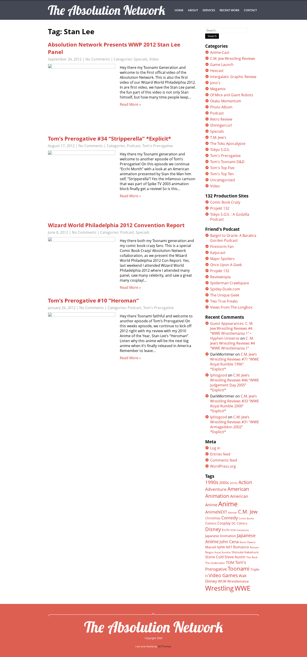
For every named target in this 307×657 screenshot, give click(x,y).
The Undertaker (215, 563)
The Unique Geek (224, 295)
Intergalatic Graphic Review (233, 76)
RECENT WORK (229, 10)
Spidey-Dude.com (225, 289)
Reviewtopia (220, 276)
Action (245, 482)
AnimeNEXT (216, 512)
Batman (232, 512)
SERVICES (208, 10)
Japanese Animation (220, 536)
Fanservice (243, 530)
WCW (222, 581)
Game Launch (222, 64)
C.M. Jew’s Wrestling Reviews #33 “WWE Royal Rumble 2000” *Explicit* (234, 403)
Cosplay (224, 523)
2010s (234, 483)
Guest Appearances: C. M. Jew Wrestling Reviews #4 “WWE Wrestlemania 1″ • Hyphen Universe (231, 331)
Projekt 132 (219, 208)
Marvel (210, 547)
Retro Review (221, 119)
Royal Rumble (222, 552)
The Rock (252, 557)
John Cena (229, 541)
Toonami (238, 568)
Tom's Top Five (222, 167)
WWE (242, 588)
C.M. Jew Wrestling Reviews (232, 58)
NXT (229, 547)
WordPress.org (223, 466)
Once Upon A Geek (226, 264)
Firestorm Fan (222, 246)
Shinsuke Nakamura (244, 552)
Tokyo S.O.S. (220, 149)
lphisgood (218, 375)
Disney (213, 529)
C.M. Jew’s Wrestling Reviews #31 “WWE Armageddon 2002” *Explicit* (234, 424)
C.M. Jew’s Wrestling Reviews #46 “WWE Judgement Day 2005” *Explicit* (234, 382)
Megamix (217, 88)
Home (179, 10)
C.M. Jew (248, 511)
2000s (224, 482)
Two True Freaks (224, 301)
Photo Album (221, 107)
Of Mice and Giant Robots (231, 94)
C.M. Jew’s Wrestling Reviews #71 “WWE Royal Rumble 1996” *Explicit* (234, 362)
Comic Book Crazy (225, 202)
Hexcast (217, 70)
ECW (233, 530)
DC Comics (239, 523)
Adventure (216, 489)
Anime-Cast (219, 52)
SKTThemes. (165, 646)
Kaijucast (217, 252)
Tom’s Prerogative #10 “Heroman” (93, 300)
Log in (215, 448)
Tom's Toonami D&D (227, 161)
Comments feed (223, 460)
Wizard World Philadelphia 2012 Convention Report (116, 225)
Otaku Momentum (225, 101)
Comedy (229, 518)
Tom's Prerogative (157, 145)
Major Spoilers (222, 258)
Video (154, 59)
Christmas (212, 518)
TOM (230, 562)
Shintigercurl (221, 125)
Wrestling (219, 588)
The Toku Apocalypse (227, 143)
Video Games (223, 575)
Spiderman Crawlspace (229, 282)
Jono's (215, 82)
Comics (210, 523)
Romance (241, 547)
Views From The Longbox (231, 307)
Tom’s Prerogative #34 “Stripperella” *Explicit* (109, 138)
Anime (228, 503)
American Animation (227, 492)
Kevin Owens (248, 542)
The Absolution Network (153, 626)
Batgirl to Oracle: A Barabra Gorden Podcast (233, 238)
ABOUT (193, 10)
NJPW (221, 547)
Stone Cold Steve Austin (225, 556)
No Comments (97, 59)
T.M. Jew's (218, 137)
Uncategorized (222, 179)
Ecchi (226, 530)
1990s (211, 482)
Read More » (130, 104)
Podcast (133, 145)
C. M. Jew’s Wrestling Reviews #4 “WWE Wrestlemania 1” (232, 343)
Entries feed (220, 454)
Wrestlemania (238, 581)
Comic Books (246, 518)
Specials (140, 59)
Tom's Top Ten (222, 173)
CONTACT (250, 10)
